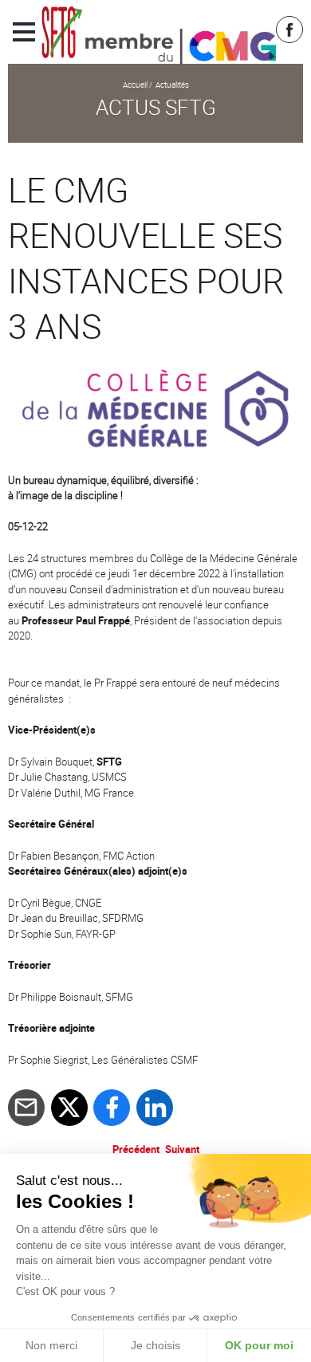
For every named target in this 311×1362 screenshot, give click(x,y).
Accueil (135, 84)
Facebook (289, 29)
